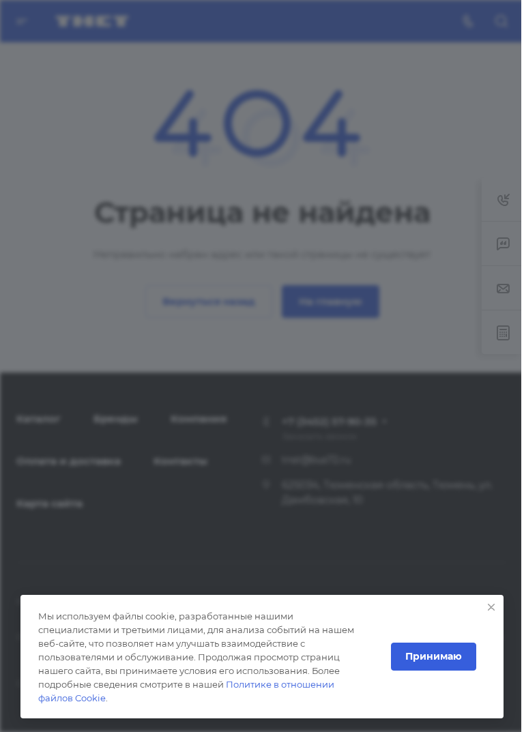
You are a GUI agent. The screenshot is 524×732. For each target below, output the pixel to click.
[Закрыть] (491, 607)
